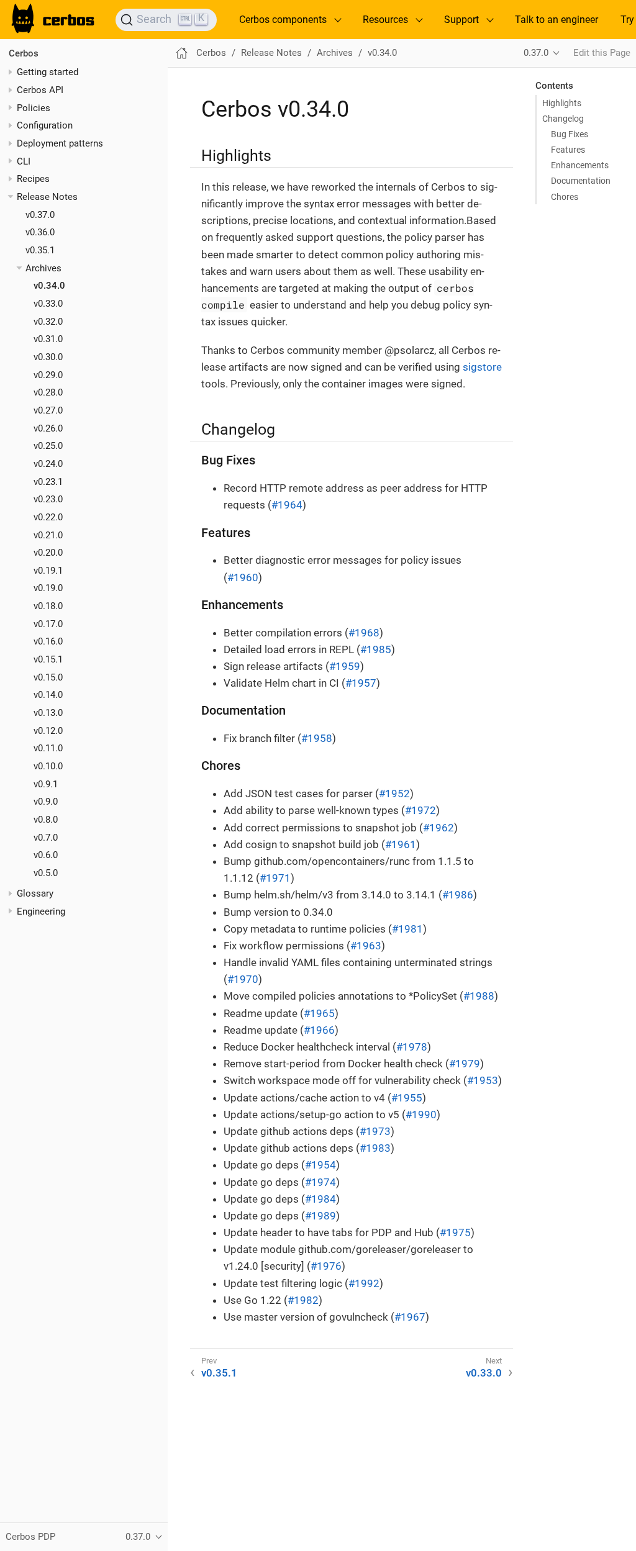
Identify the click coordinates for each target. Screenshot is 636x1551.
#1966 (319, 1030)
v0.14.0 (48, 694)
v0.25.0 (48, 445)
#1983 (375, 1148)
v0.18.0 (48, 606)
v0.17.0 (48, 624)
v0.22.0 (48, 517)
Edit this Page (601, 52)
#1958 (316, 738)
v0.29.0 (48, 375)
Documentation (581, 181)
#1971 (275, 878)
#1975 (455, 1232)
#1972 (420, 810)
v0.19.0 (48, 588)
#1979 (464, 1063)
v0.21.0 (48, 535)
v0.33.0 (48, 303)
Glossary (35, 893)
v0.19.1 (48, 570)
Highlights (561, 103)
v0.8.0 (46, 819)
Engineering (41, 911)
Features (568, 150)
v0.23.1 (48, 481)
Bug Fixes (569, 134)
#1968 (363, 632)
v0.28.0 (48, 392)
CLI (23, 161)
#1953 (482, 1080)
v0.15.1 (48, 659)
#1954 (320, 1165)
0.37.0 (536, 52)
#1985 (375, 649)
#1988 (478, 996)
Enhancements (580, 165)
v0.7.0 (46, 837)
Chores (564, 197)
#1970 (242, 979)
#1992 (363, 1283)
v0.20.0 (48, 552)
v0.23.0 (48, 499)
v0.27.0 (48, 410)
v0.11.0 (48, 748)
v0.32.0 (48, 321)
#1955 (406, 1098)
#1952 (394, 793)
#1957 (360, 683)
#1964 (286, 505)
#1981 (407, 929)
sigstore (482, 367)
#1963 (365, 945)
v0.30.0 (48, 357)
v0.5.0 (46, 873)
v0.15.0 (48, 677)
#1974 (320, 1182)
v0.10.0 (48, 766)
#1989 (320, 1216)
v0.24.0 (48, 463)
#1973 (375, 1131)
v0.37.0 (40, 214)
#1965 (319, 1013)
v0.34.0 (49, 285)
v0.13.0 (48, 712)
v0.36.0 (40, 232)
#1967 (409, 1317)
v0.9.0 (46, 801)
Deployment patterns (60, 143)
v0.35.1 (40, 250)
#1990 (421, 1114)
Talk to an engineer (556, 19)
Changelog (563, 119)
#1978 (411, 1047)
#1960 (242, 577)
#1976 (326, 1266)
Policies (33, 108)
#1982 (303, 1300)
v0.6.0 (46, 855)
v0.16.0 (48, 641)
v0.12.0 (48, 730)
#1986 (457, 895)
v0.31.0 (48, 339)
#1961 (400, 844)
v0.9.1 (46, 784)
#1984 (320, 1199)
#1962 (438, 827)
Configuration (45, 125)
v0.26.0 (48, 428)
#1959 (344, 666)
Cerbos (24, 53)
